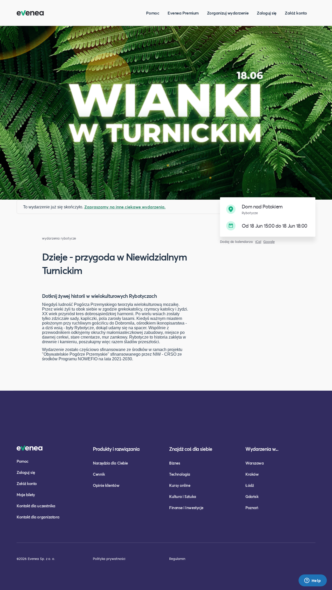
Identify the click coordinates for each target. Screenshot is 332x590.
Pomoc (152, 13)
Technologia (179, 474)
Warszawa (254, 463)
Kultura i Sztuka (182, 496)
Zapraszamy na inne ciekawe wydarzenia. (124, 206)
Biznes (174, 463)
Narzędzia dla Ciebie (110, 463)
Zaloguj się (266, 13)
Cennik (99, 474)
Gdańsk (251, 496)
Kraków (252, 474)
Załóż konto (296, 13)
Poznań (251, 507)
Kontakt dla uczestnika (36, 505)
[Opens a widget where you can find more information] (312, 580)
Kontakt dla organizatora (38, 516)
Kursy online (179, 485)
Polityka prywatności (109, 558)
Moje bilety (26, 494)
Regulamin (177, 558)
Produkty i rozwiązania (116, 449)
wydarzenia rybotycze (59, 238)
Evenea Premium (183, 13)
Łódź (249, 485)
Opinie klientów (106, 485)
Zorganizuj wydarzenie (227, 13)
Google (269, 242)
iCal (258, 242)
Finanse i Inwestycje (186, 507)
